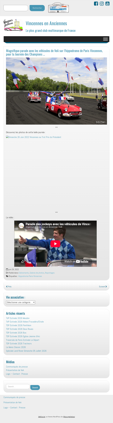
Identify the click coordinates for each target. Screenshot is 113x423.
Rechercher (37, 8)
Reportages (50, 273)
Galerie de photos (37, 273)
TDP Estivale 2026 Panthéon (18, 325)
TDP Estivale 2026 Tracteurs (19, 343)
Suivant (102, 286)
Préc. (10, 286)
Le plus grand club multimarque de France (50, 30)
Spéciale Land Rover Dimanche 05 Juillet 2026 (26, 350)
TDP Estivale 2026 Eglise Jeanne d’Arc (23, 336)
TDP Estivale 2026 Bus (16, 332)
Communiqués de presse (17, 366)
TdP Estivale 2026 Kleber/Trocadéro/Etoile (25, 321)
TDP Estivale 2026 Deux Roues (19, 329)
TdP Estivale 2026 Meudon (17, 318)
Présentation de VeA (15, 370)
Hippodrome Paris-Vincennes (30, 276)
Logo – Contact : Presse (17, 373)
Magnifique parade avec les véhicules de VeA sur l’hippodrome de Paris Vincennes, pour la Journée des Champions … (54, 52)
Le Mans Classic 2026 (16, 347)
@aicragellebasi (69, 417)
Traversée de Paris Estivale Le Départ (22, 340)
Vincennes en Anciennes (46, 23)
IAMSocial (41, 417)
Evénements (24, 273)
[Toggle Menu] (105, 39)
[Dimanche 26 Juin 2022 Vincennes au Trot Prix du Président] (56, 173)
